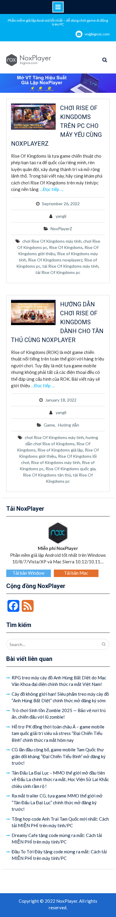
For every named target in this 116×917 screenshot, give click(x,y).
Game (49, 424)
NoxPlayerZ (61, 228)
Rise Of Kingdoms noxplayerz (55, 259)
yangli (61, 216)
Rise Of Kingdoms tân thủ (47, 474)
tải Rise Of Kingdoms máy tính (70, 266)
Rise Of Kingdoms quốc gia (70, 468)
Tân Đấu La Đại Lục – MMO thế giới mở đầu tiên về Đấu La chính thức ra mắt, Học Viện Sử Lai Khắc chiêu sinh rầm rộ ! (60, 779)
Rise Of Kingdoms (66, 247)
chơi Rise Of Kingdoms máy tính (51, 241)
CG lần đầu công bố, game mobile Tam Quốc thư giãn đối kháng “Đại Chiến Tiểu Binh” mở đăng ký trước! (59, 756)
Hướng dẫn (68, 424)
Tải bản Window (28, 573)
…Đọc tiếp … (51, 189)
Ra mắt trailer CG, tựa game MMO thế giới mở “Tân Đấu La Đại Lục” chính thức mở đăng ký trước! (57, 802)
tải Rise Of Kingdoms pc (57, 272)
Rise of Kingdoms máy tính (55, 462)
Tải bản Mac (76, 573)
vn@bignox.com (97, 34)
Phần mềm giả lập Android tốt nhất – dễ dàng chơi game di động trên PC (58, 22)
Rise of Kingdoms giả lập (60, 449)
